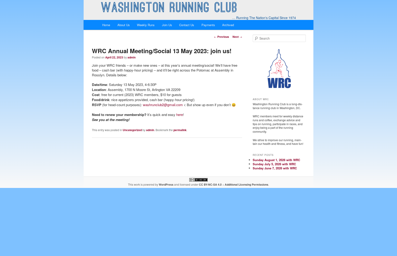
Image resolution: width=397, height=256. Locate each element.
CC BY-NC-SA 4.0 (210, 184)
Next (237, 37)
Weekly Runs (146, 25)
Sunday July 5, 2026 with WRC (274, 164)
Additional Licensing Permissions (246, 184)
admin (132, 57)
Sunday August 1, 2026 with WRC (276, 160)
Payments (208, 25)
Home (106, 25)
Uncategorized (132, 130)
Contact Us (186, 25)
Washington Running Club (169, 9)
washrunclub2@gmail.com (163, 104)
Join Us (167, 25)
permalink (180, 130)
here (179, 114)
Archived (228, 25)
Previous (221, 37)
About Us (123, 25)
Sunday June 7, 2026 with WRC (275, 168)
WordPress (166, 184)
